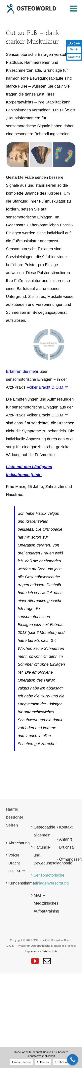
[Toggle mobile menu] (74, 8)
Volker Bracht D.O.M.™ (47, 387)
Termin (74, 49)
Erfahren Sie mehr (22, 371)
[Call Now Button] (72, 1059)
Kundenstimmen (15, 883)
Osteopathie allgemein (41, 831)
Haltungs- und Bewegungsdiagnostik (41, 855)
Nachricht (74, 56)
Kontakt (66, 827)
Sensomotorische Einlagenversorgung (41, 879)
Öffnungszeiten (66, 859)
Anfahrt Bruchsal (66, 843)
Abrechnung (15, 843)
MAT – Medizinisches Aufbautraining (41, 903)
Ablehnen (43, 1062)
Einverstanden (21, 1062)
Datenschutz (49, 951)
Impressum (32, 951)
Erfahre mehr (63, 1062)
